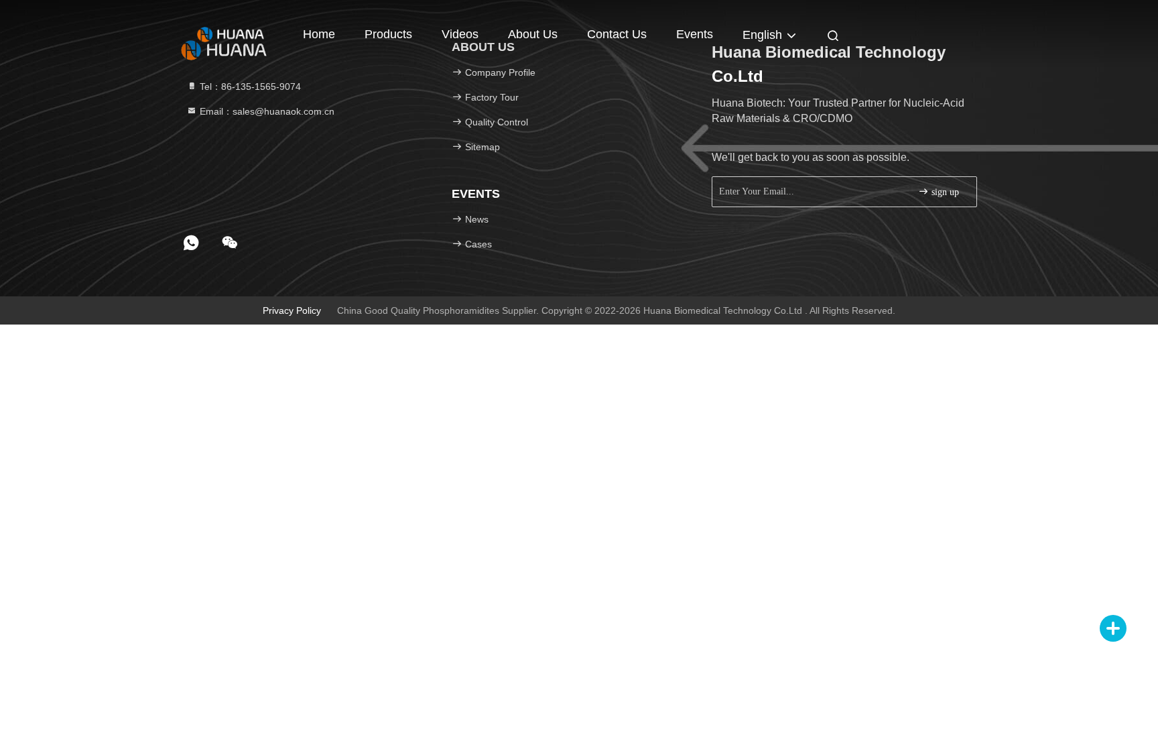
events (694, 34)
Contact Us (617, 34)
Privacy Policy (292, 310)
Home (319, 34)
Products (388, 34)
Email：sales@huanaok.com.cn (265, 111)
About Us (533, 34)
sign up (944, 192)
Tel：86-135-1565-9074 (249, 86)
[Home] (230, 33)
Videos (460, 34)
